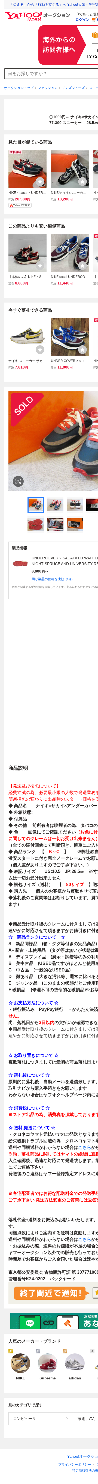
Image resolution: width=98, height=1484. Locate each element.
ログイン (82, 20)
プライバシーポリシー (74, 1464)
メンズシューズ (73, 88)
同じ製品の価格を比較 (53, 579)
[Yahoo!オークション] (38, 13)
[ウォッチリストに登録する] (40, 181)
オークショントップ (18, 88)
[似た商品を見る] (18, 481)
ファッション (47, 88)
